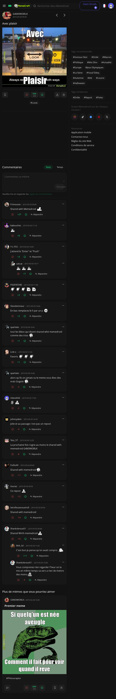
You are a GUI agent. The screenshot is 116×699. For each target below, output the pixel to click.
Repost (88, 97)
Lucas (34, 102)
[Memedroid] (9, 6)
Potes (100, 97)
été (90, 77)
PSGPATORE (16, 284)
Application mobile (81, 132)
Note (48, 167)
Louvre (100, 77)
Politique (78, 62)
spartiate (14, 327)
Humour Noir (80, 57)
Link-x (13, 351)
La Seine (78, 72)
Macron (107, 57)
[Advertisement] (92, 28)
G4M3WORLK (20, 13)
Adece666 (15, 397)
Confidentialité (79, 149)
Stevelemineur (17, 306)
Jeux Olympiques (95, 67)
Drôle (95, 57)
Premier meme (15, 606)
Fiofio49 (14, 465)
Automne (78, 77)
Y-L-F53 (14, 246)
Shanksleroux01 (18, 528)
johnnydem (16, 419)
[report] (57, 95)
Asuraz (14, 486)
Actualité (107, 62)
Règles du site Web (81, 141)
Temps (60, 167)
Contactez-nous (79, 136)
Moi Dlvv (93, 62)
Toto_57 (14, 440)
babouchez (16, 225)
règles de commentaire (40, 194)
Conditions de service (82, 145)
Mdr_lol (20, 545)
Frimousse (15, 204)
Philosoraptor (14, 678)
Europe (77, 67)
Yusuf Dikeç (93, 72)
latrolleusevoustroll (20, 507)
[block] (64, 95)
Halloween (79, 83)
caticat (19, 263)
